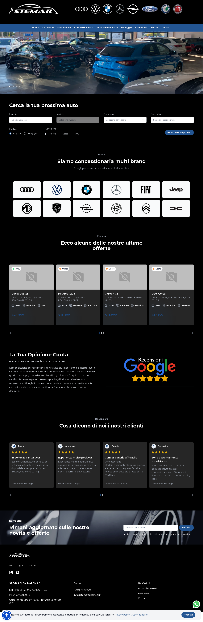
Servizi (154, 27)
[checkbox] (46, 134)
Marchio (13, 114)
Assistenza (141, 27)
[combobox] (30, 120)
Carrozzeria (109, 114)
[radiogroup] (23, 133)
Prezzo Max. (157, 114)
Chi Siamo (48, 27)
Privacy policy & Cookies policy (131, 614)
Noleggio (126, 27)
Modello (60, 114)
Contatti (166, 27)
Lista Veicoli (64, 27)
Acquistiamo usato (107, 27)
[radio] (10, 133)
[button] (7, 615)
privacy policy (183, 534)
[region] (101, 299)
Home (35, 27)
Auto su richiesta (83, 27)
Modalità (13, 129)
